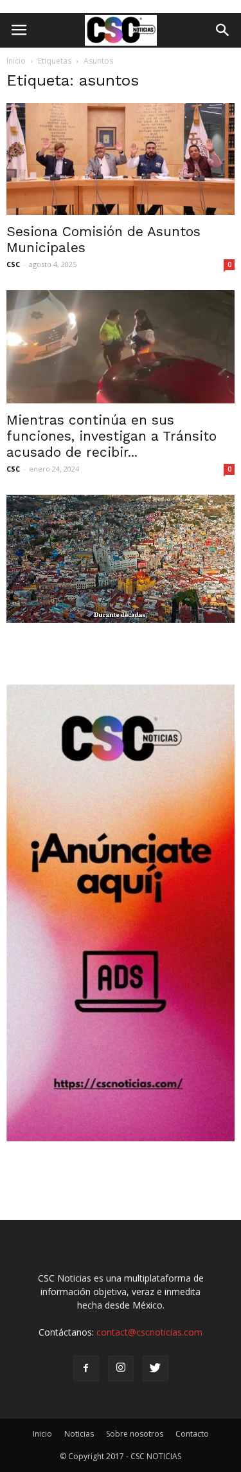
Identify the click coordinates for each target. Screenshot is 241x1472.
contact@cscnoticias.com (149, 1332)
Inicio (16, 60)
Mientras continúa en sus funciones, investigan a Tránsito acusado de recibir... (111, 436)
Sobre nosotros (134, 1433)
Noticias (79, 1433)
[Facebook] (86, 1368)
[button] (223, 30)
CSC (13, 264)
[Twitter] (155, 1368)
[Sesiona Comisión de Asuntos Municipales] (120, 159)
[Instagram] (121, 1368)
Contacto (192, 1433)
